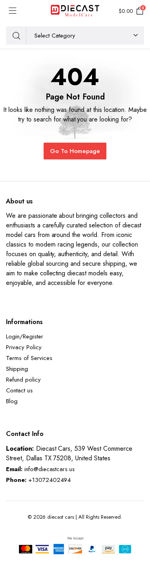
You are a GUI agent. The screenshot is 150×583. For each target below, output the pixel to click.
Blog (12, 401)
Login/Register (24, 336)
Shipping (17, 368)
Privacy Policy (24, 347)
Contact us (19, 390)
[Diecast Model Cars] (75, 11)
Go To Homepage (75, 151)
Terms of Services (29, 358)
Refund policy (23, 379)
